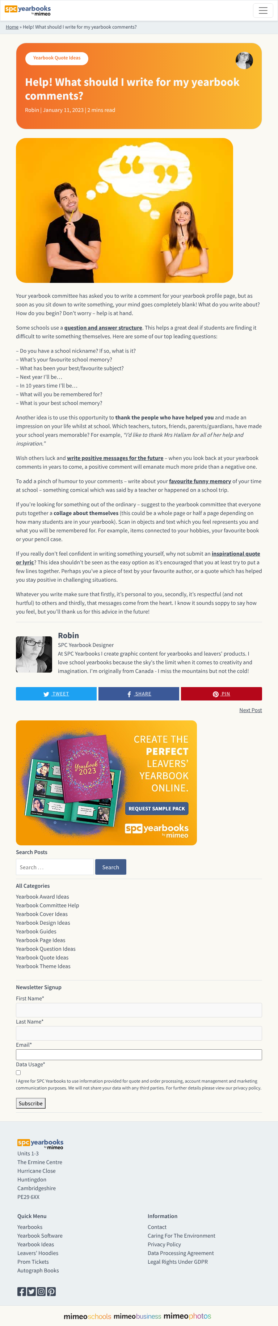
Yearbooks (29, 1227)
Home (12, 27)
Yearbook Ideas (35, 1244)
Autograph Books (38, 1270)
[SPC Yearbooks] (28, 10)
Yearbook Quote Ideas (42, 957)
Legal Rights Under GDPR (178, 1262)
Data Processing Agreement (181, 1253)
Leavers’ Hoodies (37, 1253)
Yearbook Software (40, 1235)
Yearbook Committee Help (47, 905)
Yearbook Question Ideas (46, 949)
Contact (157, 1227)
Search (110, 867)
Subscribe (31, 1103)
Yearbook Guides (36, 931)
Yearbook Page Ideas (41, 940)
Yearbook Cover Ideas (42, 914)
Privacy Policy (164, 1244)
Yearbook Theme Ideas (43, 966)
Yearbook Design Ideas (43, 922)
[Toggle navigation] (263, 10)
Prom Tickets (33, 1262)
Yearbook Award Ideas (42, 896)
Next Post (250, 710)
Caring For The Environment (181, 1235)
